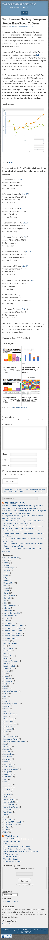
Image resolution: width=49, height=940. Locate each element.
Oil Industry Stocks (10, 736)
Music (5, 716)
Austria (5, 573)
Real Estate (7, 757)
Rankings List (8, 754)
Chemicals (7, 598)
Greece (6, 676)
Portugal (6, 749)
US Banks (6, 827)
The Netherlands (9, 799)
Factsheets (7, 651)
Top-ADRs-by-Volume (11, 807)
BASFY (23, 208)
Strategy (11, 407)
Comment (17, 407)
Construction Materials (11, 613)
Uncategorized (8, 819)
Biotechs (6, 580)
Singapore (7, 772)
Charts (5, 593)
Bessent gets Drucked (11, 841)
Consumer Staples (10, 616)
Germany (6, 671)
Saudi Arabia (7, 764)
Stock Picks (7, 784)
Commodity (7, 610)
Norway (6, 731)
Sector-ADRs (8, 767)
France (5, 663)
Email (4, 460)
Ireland (5, 694)
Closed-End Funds (9, 605)
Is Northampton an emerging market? (16, 846)
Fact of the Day (8, 648)
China (5, 603)
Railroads (6, 751)
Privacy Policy (7, 924)
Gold (5, 673)
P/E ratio (40, 55)
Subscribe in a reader (11, 901)
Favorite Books (8, 656)
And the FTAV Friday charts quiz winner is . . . (19, 839)
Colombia (6, 608)
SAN (31, 280)
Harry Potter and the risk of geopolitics (17, 849)
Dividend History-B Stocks (12, 636)
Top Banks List (8, 802)
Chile (5, 600)
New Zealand (8, 729)
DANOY (25, 194)
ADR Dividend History (11, 558)
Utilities (6, 830)
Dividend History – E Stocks (13, 628)
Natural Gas (7, 721)
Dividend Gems (8, 623)
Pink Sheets (7, 746)
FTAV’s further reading (11, 844)
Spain (5, 779)
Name (4, 454)
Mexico (5, 709)
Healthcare (7, 678)
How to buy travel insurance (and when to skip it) (21, 531)
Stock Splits (7, 787)
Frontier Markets (9, 666)
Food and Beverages (10, 661)
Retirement (7, 759)
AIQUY (24, 309)
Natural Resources (10, 724)
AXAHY (25, 266)
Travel (5, 814)
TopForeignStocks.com (19, 4)
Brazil (5, 585)
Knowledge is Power (10, 704)
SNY (20, 179)
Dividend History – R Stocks (13, 631)
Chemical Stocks (9, 595)
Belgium (6, 578)
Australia (6, 570)
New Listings (8, 726)
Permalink (24, 407)
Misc (5, 711)
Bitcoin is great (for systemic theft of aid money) (20, 851)
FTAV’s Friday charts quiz (12, 856)
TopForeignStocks (9, 809)
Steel (5, 782)
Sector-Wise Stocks (10, 769)
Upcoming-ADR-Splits (11, 824)
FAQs (5, 653)
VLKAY (28, 251)
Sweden (6, 792)
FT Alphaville (11, 836)
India (5, 686)
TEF (25, 237)
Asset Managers (9, 568)
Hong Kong (7, 683)
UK (4, 817)
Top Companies (9, 804)
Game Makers (8, 668)
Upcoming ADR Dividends (12, 822)
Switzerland (7, 794)
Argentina (6, 565)
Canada (6, 588)
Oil (4, 734)
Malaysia (6, 706)
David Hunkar (12, 26)
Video (5, 832)
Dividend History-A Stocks (12, 633)
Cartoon (6, 590)
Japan (5, 701)
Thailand (6, 797)
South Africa (7, 774)
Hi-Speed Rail (8, 681)
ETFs (5, 646)
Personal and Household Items (14, 741)
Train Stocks (7, 812)
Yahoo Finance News (14, 503)
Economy (6, 641)
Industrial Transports (10, 691)
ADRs (5, 560)
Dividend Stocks (9, 638)
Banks (5, 575)
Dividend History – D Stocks (13, 626)
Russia (5, 762)
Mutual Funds (8, 719)
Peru (5, 744)
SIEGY (25, 223)
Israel (5, 696)
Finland (5, 658)
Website (5, 465)
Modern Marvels (9, 714)
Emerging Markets (10, 643)
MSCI (11, 162)
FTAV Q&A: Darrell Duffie (12, 861)
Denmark (6, 621)
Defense (6, 618)
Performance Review (10, 739)
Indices (5, 689)
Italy (4, 699)
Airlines (6, 563)
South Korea (7, 777)
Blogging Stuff (8, 583)
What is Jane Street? (10, 859)
